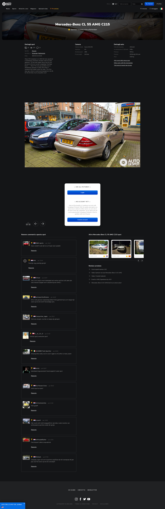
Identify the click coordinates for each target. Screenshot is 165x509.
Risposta (33, 251)
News (108, 4)
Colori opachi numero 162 (99, 269)
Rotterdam (35, 53)
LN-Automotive (41, 403)
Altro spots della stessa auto (122, 60)
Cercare (150, 4)
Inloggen (155, 9)
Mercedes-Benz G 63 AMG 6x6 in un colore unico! (106, 283)
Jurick (37, 368)
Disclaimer (104, 504)
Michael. (38, 457)
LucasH (38, 420)
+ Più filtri (159, 4)
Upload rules (43, 9)
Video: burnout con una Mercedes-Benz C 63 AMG (106, 273)
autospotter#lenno (42, 297)
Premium (55, 9)
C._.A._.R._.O (39, 334)
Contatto (81, 490)
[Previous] (138, 260)
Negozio (33, 9)
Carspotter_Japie (41, 316)
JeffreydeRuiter (41, 440)
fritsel (38, 278)
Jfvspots (34, 51)
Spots (14, 9)
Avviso (144, 9)
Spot (116, 4)
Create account (82, 220)
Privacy (95, 504)
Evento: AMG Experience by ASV (101, 279)
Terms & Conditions (82, 504)
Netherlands (41, 53)
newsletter (92, 490)
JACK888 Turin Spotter (43, 351)
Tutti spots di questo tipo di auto (123, 65)
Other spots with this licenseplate (123, 63)
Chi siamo (71, 490)
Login (82, 193)
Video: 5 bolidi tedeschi (98, 276)
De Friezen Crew (41, 386)
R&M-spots (39, 243)
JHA (34, 260)
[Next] (142, 260)
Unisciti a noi (23, 9)
